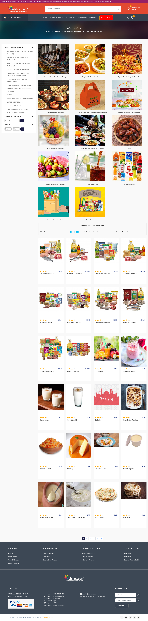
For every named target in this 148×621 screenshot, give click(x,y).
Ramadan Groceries (15, 113)
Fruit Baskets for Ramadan (19, 85)
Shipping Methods (87, 556)
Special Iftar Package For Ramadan (18, 65)
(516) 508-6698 (58, 596)
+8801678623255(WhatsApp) (54, 605)
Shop (57, 31)
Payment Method (48, 553)
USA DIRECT (106, 17)
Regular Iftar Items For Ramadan (17, 59)
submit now (122, 606)
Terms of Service (13, 560)
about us (10, 553)
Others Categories (72, 31)
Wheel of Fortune (13, 563)
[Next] (101, 538)
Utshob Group (48, 617)
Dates (9, 95)
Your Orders (127, 556)
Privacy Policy (12, 556)
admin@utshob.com (89, 594)
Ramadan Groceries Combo (18, 109)
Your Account (128, 553)
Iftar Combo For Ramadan (18, 69)
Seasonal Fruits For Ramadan (20, 98)
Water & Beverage (14, 102)
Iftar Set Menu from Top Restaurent (17, 80)
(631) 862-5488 (58, 594)
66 (97, 538)
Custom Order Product (50, 560)
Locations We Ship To (88, 553)
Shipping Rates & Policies (132, 560)
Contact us (46, 556)
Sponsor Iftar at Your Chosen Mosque (20, 53)
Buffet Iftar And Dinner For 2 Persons (20, 90)
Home (45, 17)
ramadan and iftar (94, 31)
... (93, 538)
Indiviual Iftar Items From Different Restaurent (18, 74)
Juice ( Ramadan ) (14, 105)
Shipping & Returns (88, 560)
